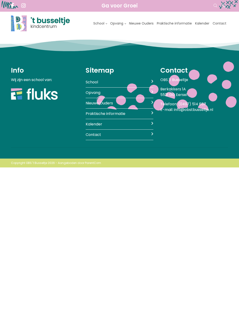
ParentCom (93, 163)
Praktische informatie (174, 23)
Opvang (116, 23)
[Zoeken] (215, 6)
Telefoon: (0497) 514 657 (183, 104)
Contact (219, 23)
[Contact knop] (224, 6)
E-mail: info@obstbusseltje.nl (186, 109)
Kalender (202, 23)
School (98, 23)
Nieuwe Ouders (141, 23)
